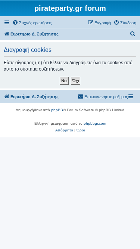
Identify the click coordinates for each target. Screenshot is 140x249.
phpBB (57, 110)
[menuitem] (32, 22)
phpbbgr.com (95, 123)
